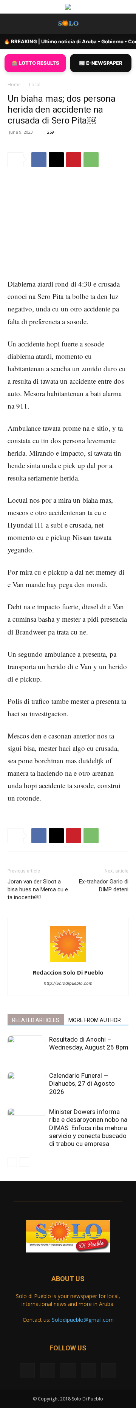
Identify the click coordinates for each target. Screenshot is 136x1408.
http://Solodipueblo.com (68, 983)
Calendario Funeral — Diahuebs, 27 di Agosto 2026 (82, 1083)
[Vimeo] (68, 1370)
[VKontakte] (88, 1370)
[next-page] (24, 1162)
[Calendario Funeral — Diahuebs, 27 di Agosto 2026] (26, 1085)
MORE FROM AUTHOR (94, 1020)
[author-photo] (68, 962)
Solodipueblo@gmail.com (83, 1319)
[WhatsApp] (91, 159)
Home (14, 84)
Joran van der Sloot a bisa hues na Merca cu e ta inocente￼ (38, 889)
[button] (13, 24)
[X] (56, 159)
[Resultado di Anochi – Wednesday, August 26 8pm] (26, 1049)
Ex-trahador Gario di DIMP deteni (103, 885)
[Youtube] (108, 1370)
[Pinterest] (73, 159)
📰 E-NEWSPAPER (100, 63)
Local (34, 84)
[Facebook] (38, 159)
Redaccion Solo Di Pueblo (68, 972)
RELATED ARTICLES (35, 1020)
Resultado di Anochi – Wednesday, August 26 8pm (88, 1043)
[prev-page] (12, 1162)
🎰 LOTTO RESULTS (35, 63)
